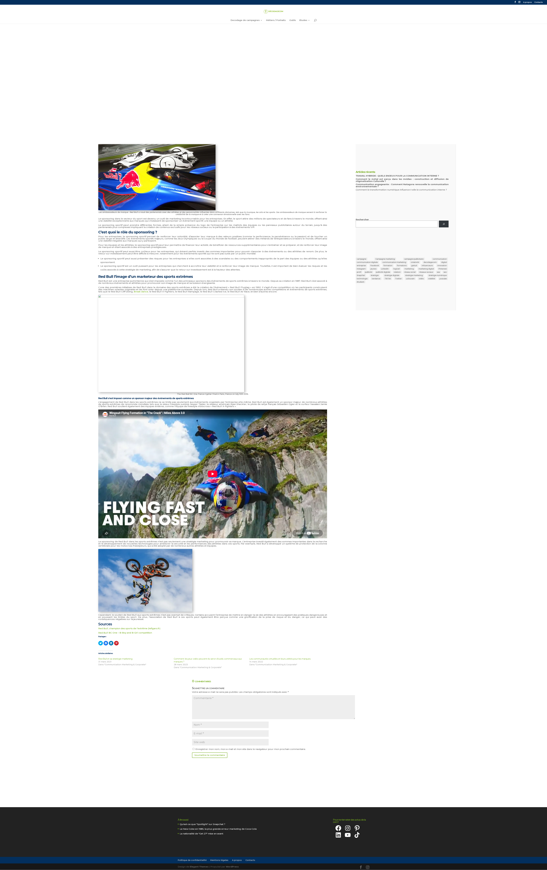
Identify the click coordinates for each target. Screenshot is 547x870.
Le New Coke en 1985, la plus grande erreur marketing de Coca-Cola (218, 829)
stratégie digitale (391, 275)
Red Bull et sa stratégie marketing (115, 659)
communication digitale (367, 262)
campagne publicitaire (413, 259)
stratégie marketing (414, 275)
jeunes (373, 269)
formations (402, 265)
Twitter (398, 279)
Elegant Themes (199, 866)
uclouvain (410, 279)
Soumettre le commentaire (209, 755)
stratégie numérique (438, 275)
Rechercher (362, 219)
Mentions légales (219, 860)
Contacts (538, 2)
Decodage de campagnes (245, 20)
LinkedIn (385, 269)
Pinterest (443, 269)
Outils (292, 20)
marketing (409, 269)
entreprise (361, 265)
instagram (361, 269)
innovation (442, 265)
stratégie (375, 275)
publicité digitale (383, 272)
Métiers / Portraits (276, 20)
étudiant (360, 282)
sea (438, 272)
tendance (376, 279)
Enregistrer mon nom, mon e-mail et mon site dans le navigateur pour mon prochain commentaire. (250, 749)
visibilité (431, 279)
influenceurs (427, 265)
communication (440, 259)
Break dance (141, 291)
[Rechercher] (444, 224)
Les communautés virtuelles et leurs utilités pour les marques (280, 659)
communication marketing (394, 262)
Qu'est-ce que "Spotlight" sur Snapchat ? (202, 824)
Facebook (375, 265)
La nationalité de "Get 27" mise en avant (201, 833)
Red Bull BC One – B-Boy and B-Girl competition (125, 632)
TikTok (388, 279)
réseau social (410, 272)
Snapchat (361, 275)
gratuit (414, 265)
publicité (368, 272)
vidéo (421, 279)
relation (397, 272)
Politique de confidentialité (192, 860)
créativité (415, 262)
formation (388, 265)
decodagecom (430, 262)
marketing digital (426, 269)
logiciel (396, 269)
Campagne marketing (385, 259)
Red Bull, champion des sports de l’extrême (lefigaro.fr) (129, 628)
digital (444, 262)
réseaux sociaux (426, 272)
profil (359, 272)
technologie (362, 279)
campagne (361, 259)
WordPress (232, 866)
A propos (527, 2)
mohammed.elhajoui (139, 85)
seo (445, 272)
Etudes (303, 20)
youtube (443, 279)
